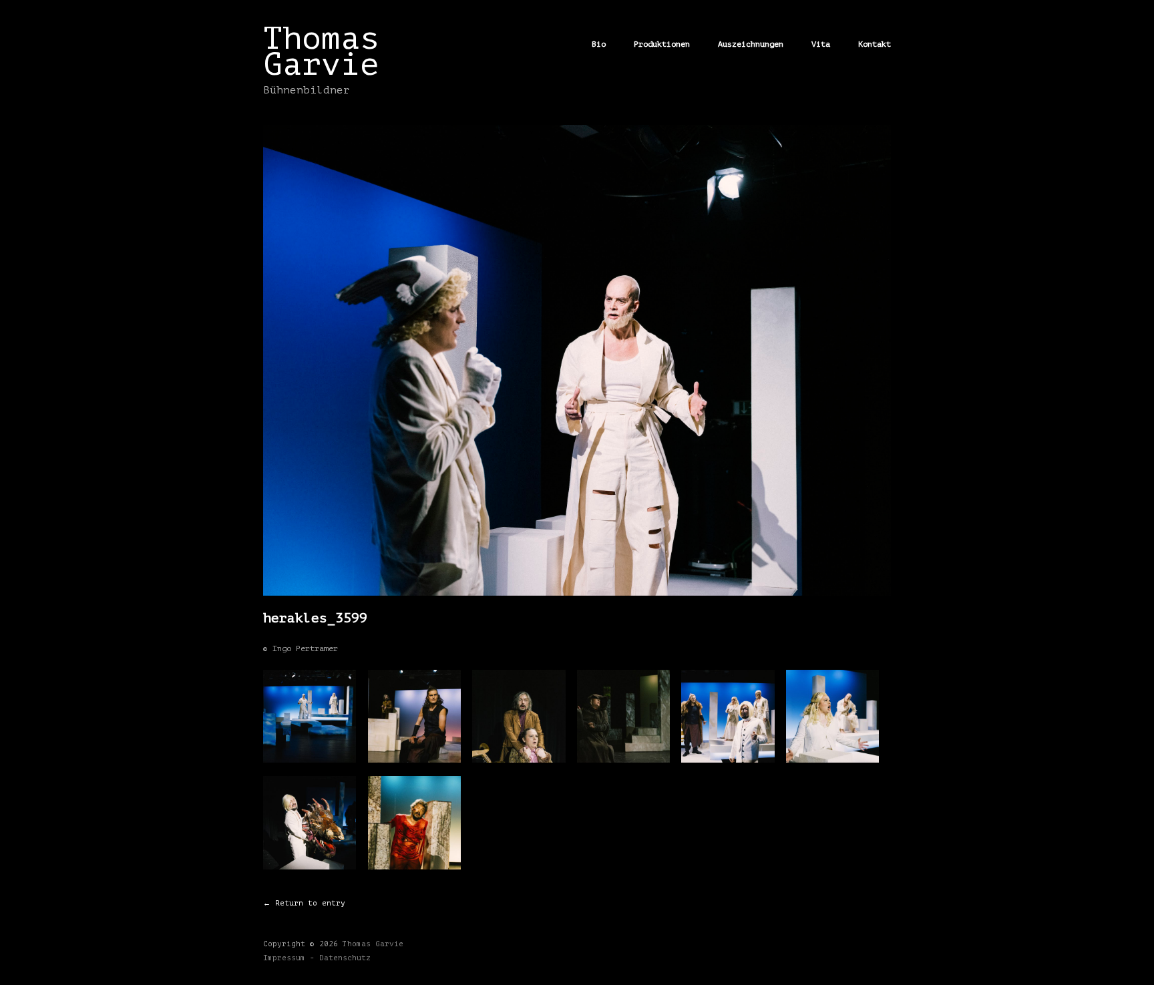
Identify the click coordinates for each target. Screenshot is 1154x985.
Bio (599, 44)
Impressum (284, 958)
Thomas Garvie (321, 51)
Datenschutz (345, 958)
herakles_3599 (315, 618)
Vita (820, 44)
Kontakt (874, 44)
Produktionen (662, 44)
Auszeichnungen (750, 44)
